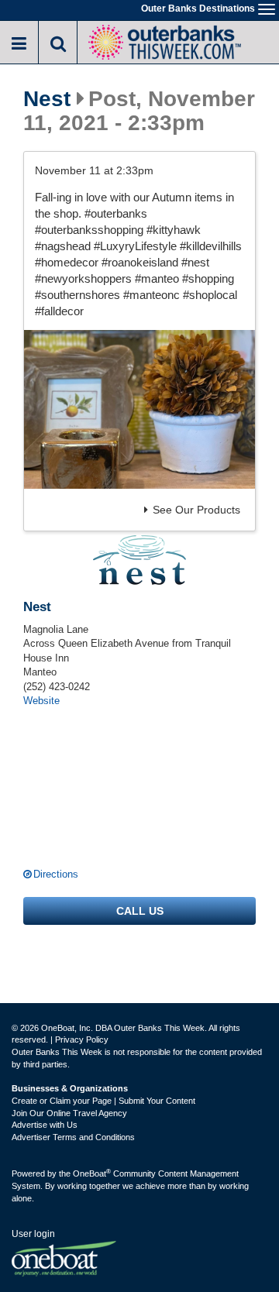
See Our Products (196, 509)
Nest (47, 99)
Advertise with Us (45, 1124)
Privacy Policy (81, 1039)
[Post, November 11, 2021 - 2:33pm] (139, 409)
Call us (140, 911)
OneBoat (92, 1173)
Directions (55, 874)
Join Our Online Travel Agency (69, 1113)
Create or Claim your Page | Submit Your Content (103, 1100)
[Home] (164, 40)
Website (41, 700)
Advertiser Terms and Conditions (73, 1137)
